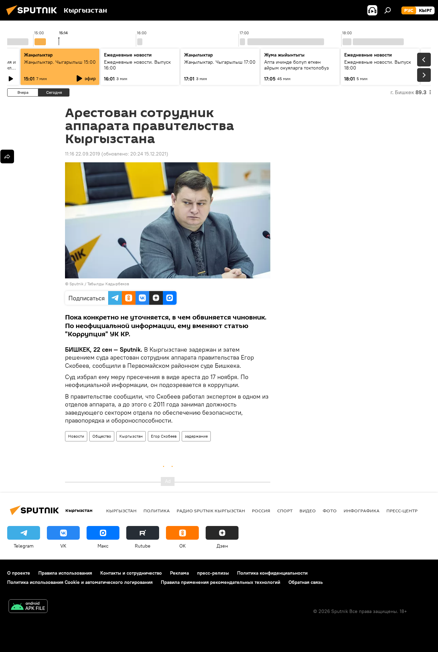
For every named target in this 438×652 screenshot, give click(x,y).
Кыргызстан (131, 436)
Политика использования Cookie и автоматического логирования (80, 582)
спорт (285, 510)
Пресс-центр (401, 510)
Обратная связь (305, 582)
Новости (76, 436)
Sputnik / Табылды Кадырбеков (99, 283)
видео (307, 510)
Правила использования (65, 573)
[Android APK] (28, 607)
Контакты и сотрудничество (131, 573)
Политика (156, 510)
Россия (261, 510)
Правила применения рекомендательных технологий (220, 582)
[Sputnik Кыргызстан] (33, 16)
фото (330, 510)
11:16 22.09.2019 (82, 154)
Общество (101, 436)
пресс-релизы (213, 573)
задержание (196, 436)
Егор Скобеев (164, 436)
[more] (7, 156)
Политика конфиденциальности (272, 573)
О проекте (18, 573)
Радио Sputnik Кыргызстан (211, 510)
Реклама (179, 573)
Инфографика (361, 510)
